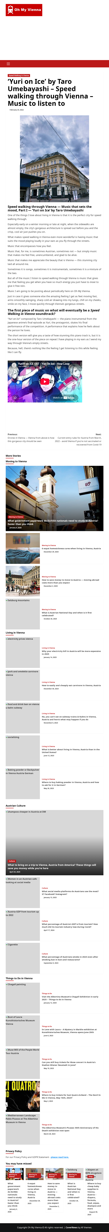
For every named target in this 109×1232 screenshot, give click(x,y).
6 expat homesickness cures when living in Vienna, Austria (71, 548)
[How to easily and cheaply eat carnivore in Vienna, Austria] (23, 685)
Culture (12, 861)
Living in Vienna (48, 648)
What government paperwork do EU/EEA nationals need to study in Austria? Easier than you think (15, 1194)
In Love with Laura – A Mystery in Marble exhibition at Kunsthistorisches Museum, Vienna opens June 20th (69, 1031)
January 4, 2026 (16, 528)
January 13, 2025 (50, 897)
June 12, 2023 (49, 755)
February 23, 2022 (17, 110)
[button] (8, 63)
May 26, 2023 (49, 788)
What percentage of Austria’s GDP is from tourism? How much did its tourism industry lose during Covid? (70, 925)
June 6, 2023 (48, 1035)
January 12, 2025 (50, 1003)
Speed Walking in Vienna (19, 75)
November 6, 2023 (51, 723)
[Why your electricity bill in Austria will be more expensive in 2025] (23, 652)
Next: (78, 439)
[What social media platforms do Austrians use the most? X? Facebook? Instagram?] (23, 892)
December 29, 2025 (51, 552)
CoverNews (71, 1227)
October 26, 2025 (50, 619)
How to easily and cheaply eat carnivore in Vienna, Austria (71, 685)
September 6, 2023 (51, 963)
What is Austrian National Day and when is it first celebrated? (74, 1190)
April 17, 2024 (49, 930)
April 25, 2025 (15, 872)
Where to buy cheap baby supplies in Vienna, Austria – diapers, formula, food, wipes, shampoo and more (94, 1196)
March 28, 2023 (49, 1134)
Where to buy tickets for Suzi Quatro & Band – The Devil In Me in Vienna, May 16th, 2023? (71, 1096)
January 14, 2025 (50, 657)
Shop (91, 1176)
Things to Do (47, 993)
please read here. (60, 1157)
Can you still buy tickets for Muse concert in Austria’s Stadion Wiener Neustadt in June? (68, 1063)
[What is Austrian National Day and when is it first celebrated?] (23, 614)
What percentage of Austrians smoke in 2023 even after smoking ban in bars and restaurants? (70, 958)
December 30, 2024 (51, 689)
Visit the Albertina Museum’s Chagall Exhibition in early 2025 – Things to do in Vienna (70, 998)
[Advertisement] (54, 40)
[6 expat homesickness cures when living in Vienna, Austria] (23, 548)
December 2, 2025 (51, 586)
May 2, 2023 (48, 1101)
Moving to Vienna (16, 517)
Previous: (31, 438)
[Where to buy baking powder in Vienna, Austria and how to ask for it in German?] (23, 783)
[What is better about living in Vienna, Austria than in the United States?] (23, 750)
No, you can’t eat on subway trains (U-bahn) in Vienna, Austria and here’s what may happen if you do (69, 718)
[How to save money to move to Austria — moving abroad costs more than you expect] (23, 581)
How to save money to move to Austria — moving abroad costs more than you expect (54, 1193)
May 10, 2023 (49, 1068)
